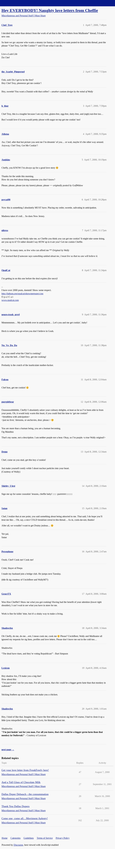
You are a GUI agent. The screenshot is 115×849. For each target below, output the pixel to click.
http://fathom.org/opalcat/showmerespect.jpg (22, 293)
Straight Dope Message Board (15, 3)
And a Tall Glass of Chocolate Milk (20, 782)
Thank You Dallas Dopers (15, 806)
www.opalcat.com (10, 300)
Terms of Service (45, 838)
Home (4, 838)
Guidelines (29, 838)
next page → (7, 749)
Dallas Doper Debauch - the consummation (25, 794)
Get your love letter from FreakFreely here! (25, 770)
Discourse (18, 845)
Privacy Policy (62, 838)
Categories (15, 838)
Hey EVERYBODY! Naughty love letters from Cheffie (49, 10)
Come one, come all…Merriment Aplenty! (24, 818)
